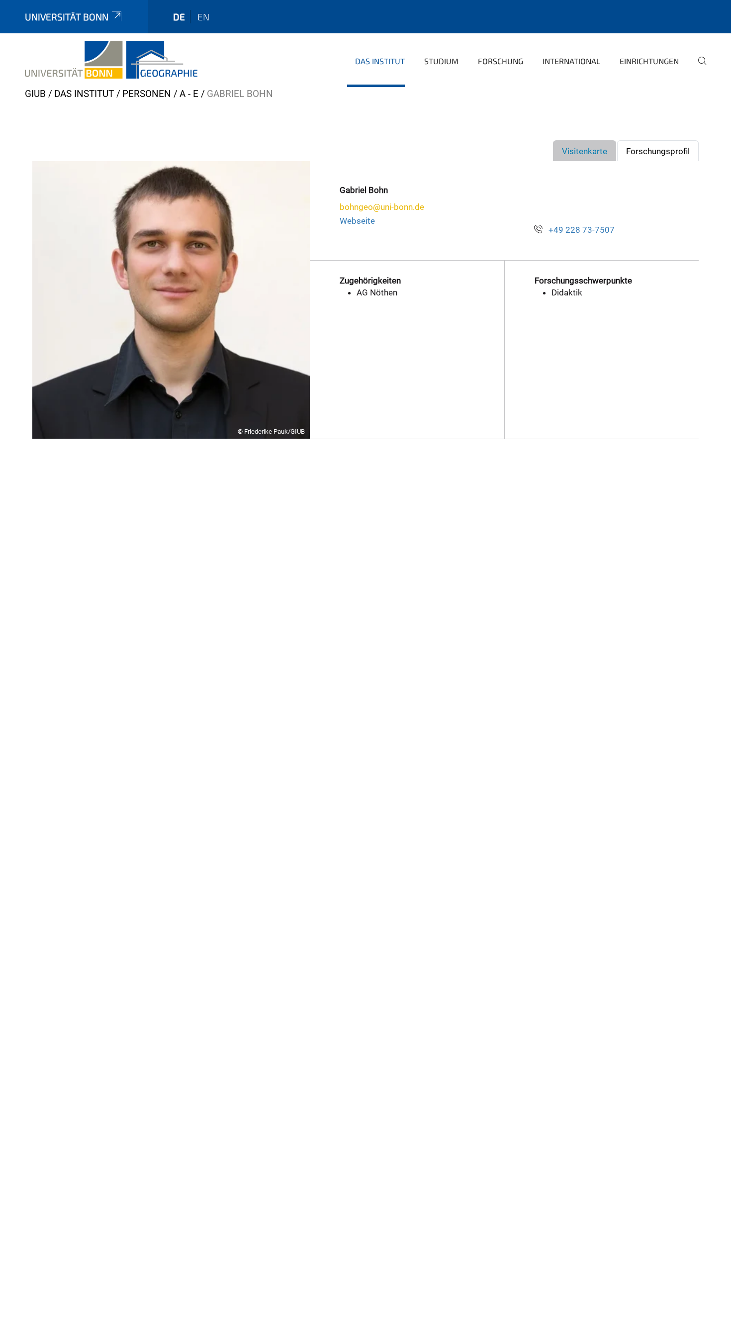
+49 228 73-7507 (581, 230)
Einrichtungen (649, 61)
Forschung (500, 61)
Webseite (357, 221)
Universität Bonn (66, 16)
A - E (189, 93)
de (179, 16)
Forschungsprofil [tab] (658, 151)
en (203, 16)
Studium (441, 61)
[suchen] (698, 67)
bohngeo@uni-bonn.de (382, 207)
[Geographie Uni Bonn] (111, 60)
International (571, 61)
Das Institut (380, 61)
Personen (146, 93)
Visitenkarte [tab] (584, 151)
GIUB (35, 93)
